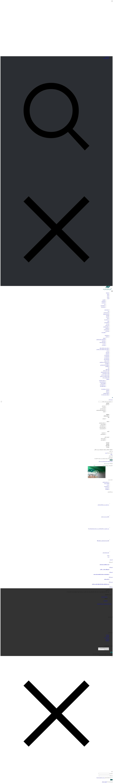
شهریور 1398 (111, 577)
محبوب (108, 555)
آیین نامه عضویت (106, 309)
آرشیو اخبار (104, 418)
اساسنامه (104, 411)
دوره (104, 304)
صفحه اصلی (107, 353)
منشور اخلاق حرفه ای (102, 342)
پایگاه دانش (107, 315)
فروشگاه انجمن (107, 363)
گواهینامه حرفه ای (103, 383)
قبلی (112, 559)
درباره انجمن (107, 336)
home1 (108, 294)
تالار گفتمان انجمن (106, 322)
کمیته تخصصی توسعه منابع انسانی (100, 339)
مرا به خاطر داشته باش (108, 777)
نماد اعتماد (107, 390)
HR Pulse (107, 414)
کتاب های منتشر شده (102, 428)
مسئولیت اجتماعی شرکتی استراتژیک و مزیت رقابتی (106, 461)
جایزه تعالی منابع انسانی (102, 380)
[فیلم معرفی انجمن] (96, 476)
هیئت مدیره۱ (103, 345)
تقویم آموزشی (103, 301)
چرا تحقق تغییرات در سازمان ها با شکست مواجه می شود (101, 574)
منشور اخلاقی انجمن (102, 386)
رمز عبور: (111, 775)
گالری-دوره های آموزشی (105, 373)
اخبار (108, 311)
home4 (108, 295)
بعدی (110, 559)
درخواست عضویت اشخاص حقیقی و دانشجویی (102, 349)
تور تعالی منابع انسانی (106, 326)
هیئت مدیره (103, 343)
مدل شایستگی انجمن (102, 384)
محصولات (107, 379)
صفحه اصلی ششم (106, 359)
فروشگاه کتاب (107, 366)
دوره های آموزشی (103, 305)
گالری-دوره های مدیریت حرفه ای (104, 376)
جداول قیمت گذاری (106, 329)
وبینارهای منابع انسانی (106, 393)
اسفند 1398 (111, 567)
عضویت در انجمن (106, 360)
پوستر (108, 321)
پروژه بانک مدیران (106, 319)
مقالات (111, 454)
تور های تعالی (107, 328)
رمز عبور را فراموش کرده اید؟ (101, 777)
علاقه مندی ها (103, 332)
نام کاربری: (111, 773)
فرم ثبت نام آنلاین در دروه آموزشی (104, 362)
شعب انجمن (107, 352)
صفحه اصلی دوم (107, 356)
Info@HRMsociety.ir (106, 58)
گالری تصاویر (107, 369)
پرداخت (108, 318)
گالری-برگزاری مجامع (106, 370)
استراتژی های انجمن (106, 312)
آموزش (108, 298)
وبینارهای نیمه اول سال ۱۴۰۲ (105, 394)
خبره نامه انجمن (107, 335)
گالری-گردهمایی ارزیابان (106, 377)
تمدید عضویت (107, 325)
